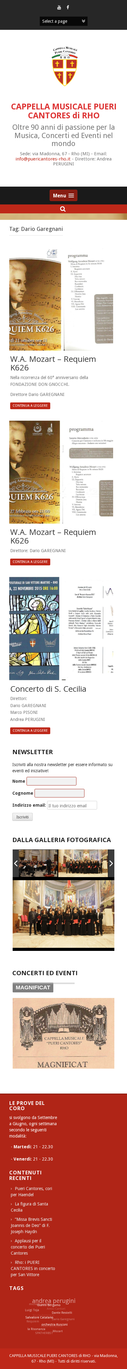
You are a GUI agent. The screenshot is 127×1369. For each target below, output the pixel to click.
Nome (18, 781)
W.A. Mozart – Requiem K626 (53, 363)
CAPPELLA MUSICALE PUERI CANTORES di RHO (64, 111)
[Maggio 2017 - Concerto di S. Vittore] (83, 863)
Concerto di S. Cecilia (48, 689)
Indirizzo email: (29, 805)
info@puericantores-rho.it (43, 159)
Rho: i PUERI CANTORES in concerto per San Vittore (33, 1268)
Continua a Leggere (30, 406)
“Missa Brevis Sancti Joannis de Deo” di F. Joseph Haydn (31, 1225)
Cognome (22, 793)
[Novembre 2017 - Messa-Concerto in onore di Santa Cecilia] (33, 863)
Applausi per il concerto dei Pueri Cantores (28, 1247)
